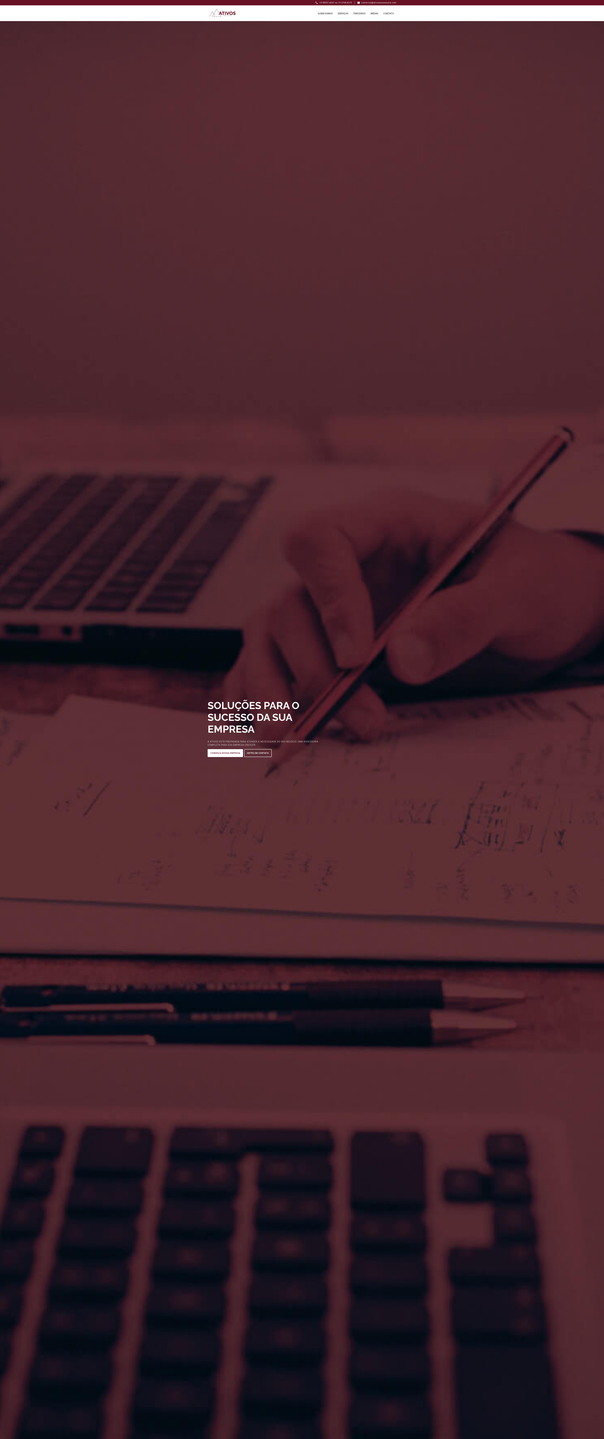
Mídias (374, 13)
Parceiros (359, 13)
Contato (388, 13)
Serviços (343, 13)
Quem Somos (325, 13)
